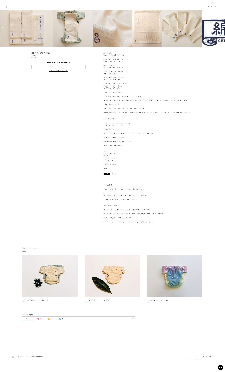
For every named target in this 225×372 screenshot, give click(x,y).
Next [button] (222, 27)
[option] (38, 27)
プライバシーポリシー (23, 356)
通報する (114, 173)
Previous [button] (3, 27)
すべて (28, 318)
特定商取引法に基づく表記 (37, 356)
